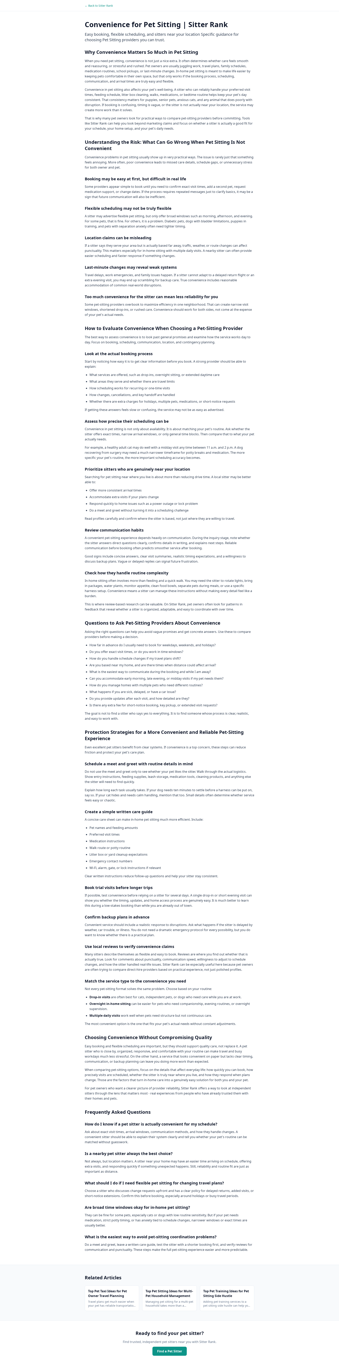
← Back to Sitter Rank (99, 5)
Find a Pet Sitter (169, 1351)
